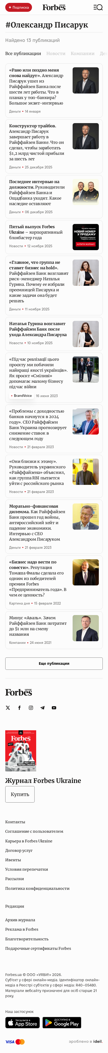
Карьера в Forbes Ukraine (28, 841)
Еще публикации (54, 663)
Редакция (14, 906)
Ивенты (13, 860)
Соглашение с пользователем (34, 831)
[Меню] (98, 7)
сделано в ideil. (86, 1042)
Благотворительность (26, 939)
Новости (56, 53)
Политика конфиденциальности (37, 888)
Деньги (15, 111)
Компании (83, 53)
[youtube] (54, 708)
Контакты (15, 822)
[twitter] (8, 708)
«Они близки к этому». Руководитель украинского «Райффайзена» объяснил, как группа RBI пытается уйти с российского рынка (37, 472)
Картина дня (19, 603)
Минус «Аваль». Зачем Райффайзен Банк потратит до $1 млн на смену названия (37, 626)
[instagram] (31, 708)
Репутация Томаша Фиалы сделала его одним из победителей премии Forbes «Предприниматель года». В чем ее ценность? (37, 578)
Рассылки (14, 878)
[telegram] (42, 708)
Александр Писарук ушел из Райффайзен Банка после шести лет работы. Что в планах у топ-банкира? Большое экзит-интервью (36, 87)
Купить (20, 794)
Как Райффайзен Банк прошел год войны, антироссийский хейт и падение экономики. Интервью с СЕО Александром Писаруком (37, 523)
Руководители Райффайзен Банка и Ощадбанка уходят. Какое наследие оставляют (37, 192)
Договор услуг (19, 850)
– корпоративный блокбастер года (36, 232)
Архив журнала (20, 920)
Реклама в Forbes (21, 929)
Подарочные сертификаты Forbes (38, 948)
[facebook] (19, 708)
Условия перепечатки (26, 869)
